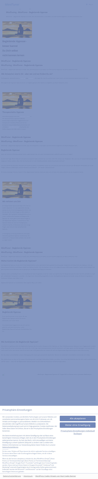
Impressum (28, 476)
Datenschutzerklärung (10, 447)
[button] (78, 425)
